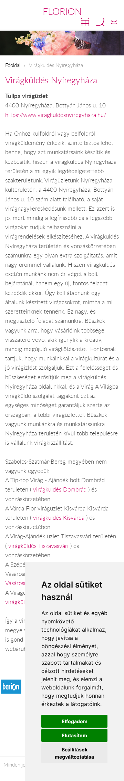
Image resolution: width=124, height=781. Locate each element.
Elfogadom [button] (74, 721)
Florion (62, 11)
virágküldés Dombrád (60, 489)
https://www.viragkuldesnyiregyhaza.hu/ (55, 115)
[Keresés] (100, 22)
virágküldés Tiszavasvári (39, 546)
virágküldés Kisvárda (59, 517)
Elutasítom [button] (74, 735)
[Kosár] (85, 22)
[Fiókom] (114, 22)
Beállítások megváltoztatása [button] (74, 753)
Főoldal (12, 65)
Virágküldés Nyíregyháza (51, 80)
